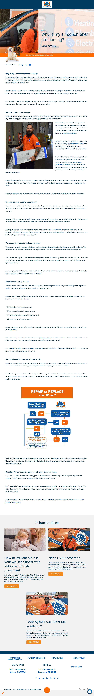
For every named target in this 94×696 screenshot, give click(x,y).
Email (30, 65)
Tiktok (58, 678)
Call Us (2, 693)
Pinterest (51, 678)
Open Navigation (47, 690)
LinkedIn (26, 65)
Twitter (23, 65)
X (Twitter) (39, 678)
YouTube (43, 678)
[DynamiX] (84, 689)
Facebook (19, 65)
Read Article (11, 586)
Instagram (54, 678)
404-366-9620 (76, 667)
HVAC (43, 30)
